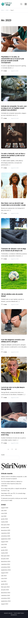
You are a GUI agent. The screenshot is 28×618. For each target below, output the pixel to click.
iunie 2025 (4, 544)
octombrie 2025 (5, 536)
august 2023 (4, 604)
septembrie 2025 (6, 539)
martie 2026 (4, 522)
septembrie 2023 (6, 601)
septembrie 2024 (6, 570)
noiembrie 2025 (5, 533)
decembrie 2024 (5, 561)
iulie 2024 (4, 575)
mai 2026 (3, 516)
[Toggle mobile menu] (25, 4)
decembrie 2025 (5, 530)
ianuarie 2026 (5, 527)
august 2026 (4, 507)
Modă (3, 336)
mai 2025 (3, 547)
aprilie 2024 (4, 584)
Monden (4, 200)
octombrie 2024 (5, 567)
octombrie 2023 (5, 598)
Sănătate (4, 291)
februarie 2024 (5, 587)
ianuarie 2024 (5, 589)
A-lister (5, 70)
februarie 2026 (5, 524)
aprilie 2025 (4, 550)
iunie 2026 (4, 513)
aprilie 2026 (4, 519)
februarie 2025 (5, 556)
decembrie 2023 (5, 592)
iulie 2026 (3, 510)
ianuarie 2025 (5, 558)
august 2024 (4, 572)
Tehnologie (4, 54)
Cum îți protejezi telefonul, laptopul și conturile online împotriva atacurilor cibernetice (11, 483)
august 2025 (4, 541)
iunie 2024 (4, 578)
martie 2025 (4, 553)
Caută (2, 454)
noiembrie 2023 (5, 595)
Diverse (4, 103)
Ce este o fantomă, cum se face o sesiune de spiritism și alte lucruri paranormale (13, 155)
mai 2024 (3, 581)
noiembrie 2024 (5, 564)
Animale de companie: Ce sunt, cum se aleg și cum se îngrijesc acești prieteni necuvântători (14, 108)
